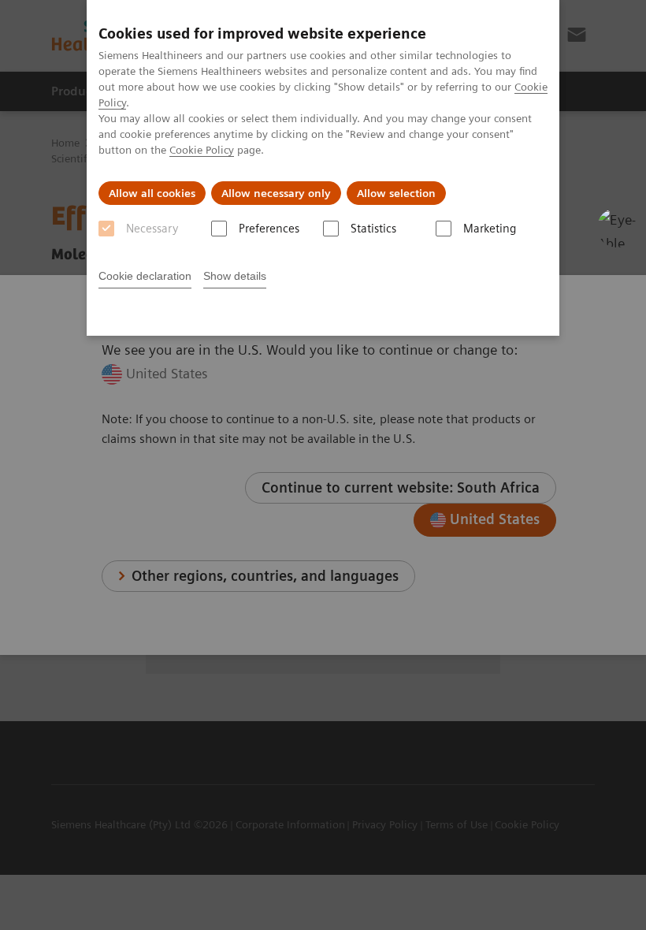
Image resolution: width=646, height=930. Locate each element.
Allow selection (396, 193)
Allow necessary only (276, 193)
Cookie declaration (144, 276)
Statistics (373, 228)
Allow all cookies (152, 193)
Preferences (269, 228)
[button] (617, 227)
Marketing (489, 228)
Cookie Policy (201, 149)
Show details (234, 276)
